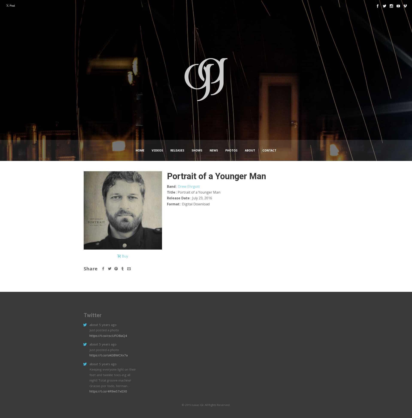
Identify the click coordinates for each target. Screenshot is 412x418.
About (250, 150)
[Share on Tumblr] (122, 268)
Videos (157, 150)
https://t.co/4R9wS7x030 (108, 391)
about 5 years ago (103, 325)
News (214, 150)
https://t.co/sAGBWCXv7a (108, 355)
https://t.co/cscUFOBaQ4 (108, 335)
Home (140, 150)
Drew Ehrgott (189, 186)
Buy (125, 256)
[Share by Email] (129, 268)
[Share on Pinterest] (116, 268)
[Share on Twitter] (109, 268)
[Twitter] (384, 6)
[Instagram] (391, 6)
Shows (197, 150)
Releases (177, 150)
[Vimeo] (405, 6)
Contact (269, 150)
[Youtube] (398, 6)
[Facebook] (377, 6)
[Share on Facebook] (103, 268)
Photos (231, 150)
